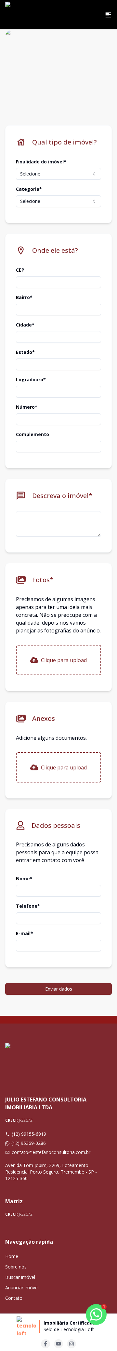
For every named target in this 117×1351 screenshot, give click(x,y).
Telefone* (28, 906)
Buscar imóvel (20, 1277)
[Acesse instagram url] (71, 1343)
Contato (13, 1298)
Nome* (24, 878)
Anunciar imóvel (22, 1287)
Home (11, 1256)
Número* (26, 407)
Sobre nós (16, 1267)
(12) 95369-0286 (28, 1143)
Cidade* (25, 325)
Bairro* (24, 297)
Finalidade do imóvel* (41, 162)
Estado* (25, 352)
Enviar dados (58, 989)
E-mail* (24, 933)
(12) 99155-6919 (29, 1134)
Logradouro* (31, 379)
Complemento (32, 434)
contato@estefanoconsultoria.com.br (51, 1152)
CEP (20, 270)
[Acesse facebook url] (45, 1343)
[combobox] (58, 174)
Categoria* (29, 189)
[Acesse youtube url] (58, 1343)
